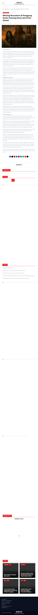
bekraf (19, 2)
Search (5, 176)
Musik (8, 580)
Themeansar (9, 612)
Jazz (5, 580)
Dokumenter (6, 564)
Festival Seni (23, 564)
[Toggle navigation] (3, 3)
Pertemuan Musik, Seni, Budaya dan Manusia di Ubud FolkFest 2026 (13, 270)
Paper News (4, 612)
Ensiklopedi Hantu (6, 12)
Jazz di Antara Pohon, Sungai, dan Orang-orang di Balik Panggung (13, 273)
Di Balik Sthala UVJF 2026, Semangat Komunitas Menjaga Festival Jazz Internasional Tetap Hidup (18, 275)
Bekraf (5, 23)
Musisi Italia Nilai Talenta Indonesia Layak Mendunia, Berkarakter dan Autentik (15, 278)
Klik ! (13, 180)
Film (10, 564)
